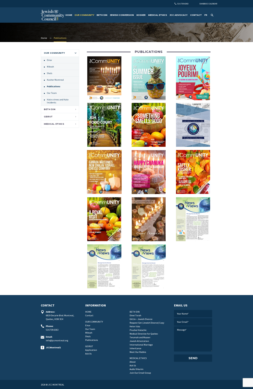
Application (91, 349)
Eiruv (49, 60)
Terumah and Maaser (140, 337)
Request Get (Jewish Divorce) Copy (147, 322)
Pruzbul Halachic (138, 330)
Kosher (141, 15)
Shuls (49, 73)
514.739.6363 (182, 3)
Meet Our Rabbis (138, 352)
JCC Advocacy (179, 15)
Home (68, 15)
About (133, 361)
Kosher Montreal (55, 79)
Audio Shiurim (136, 369)
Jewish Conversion (122, 15)
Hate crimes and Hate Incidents (58, 101)
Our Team (52, 92)
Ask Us (88, 353)
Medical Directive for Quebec (144, 333)
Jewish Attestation (139, 341)
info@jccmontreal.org (57, 340)
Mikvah (50, 66)
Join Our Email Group (140, 372)
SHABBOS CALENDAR (208, 3)
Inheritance (135, 348)
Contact (196, 15)
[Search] (212, 15)
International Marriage (141, 344)
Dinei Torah (135, 315)
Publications (53, 86)
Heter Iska (135, 326)
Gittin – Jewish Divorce (141, 319)
